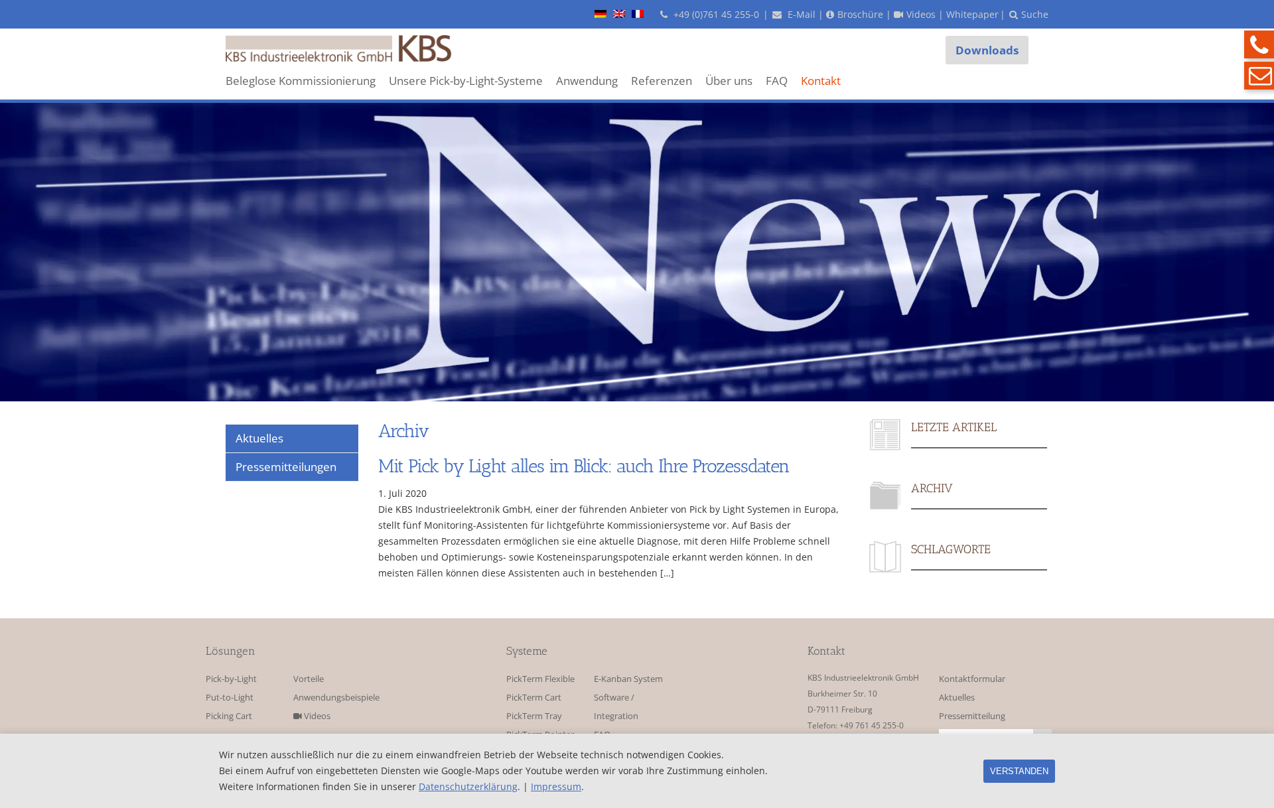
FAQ (777, 80)
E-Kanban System (628, 679)
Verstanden (1019, 771)
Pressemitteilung (972, 716)
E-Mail (800, 14)
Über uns (728, 80)
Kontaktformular (972, 679)
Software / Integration (616, 707)
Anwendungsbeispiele (332, 697)
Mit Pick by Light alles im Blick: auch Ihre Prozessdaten (584, 466)
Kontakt (821, 80)
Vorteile (308, 679)
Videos (316, 716)
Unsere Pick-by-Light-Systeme (466, 80)
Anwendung (587, 80)
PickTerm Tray (534, 716)
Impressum (556, 786)
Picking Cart (229, 716)
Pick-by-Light (231, 679)
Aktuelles (957, 697)
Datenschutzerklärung (468, 786)
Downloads (987, 50)
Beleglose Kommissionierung (301, 80)
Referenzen (661, 80)
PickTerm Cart (533, 697)
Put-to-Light (229, 697)
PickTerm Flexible (540, 679)
